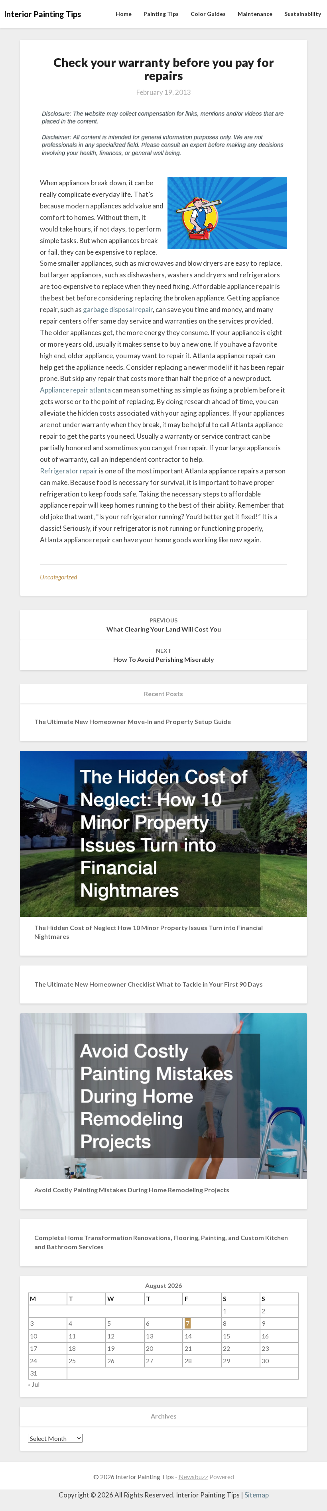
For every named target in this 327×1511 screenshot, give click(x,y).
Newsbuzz (193, 1476)
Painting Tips (161, 13)
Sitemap (256, 1495)
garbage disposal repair (118, 309)
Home (124, 13)
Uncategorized (58, 577)
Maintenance (255, 13)
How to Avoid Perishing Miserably (163, 655)
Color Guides (208, 13)
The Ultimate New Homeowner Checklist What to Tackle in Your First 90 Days (148, 984)
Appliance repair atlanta (75, 390)
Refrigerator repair (69, 471)
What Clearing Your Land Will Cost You (163, 625)
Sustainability (302, 13)
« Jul (33, 1384)
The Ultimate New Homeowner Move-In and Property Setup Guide (132, 721)
